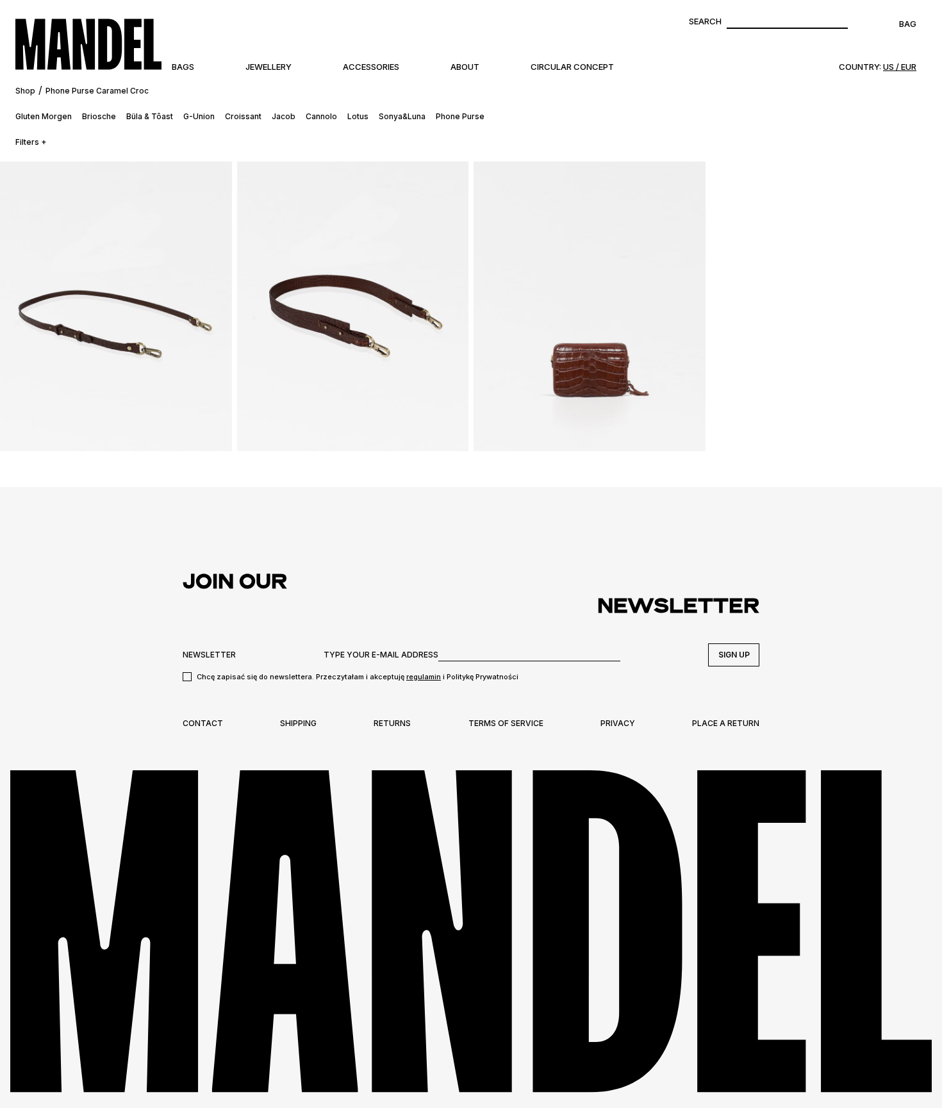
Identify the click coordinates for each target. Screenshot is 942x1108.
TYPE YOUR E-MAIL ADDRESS (381, 654)
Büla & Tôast (149, 116)
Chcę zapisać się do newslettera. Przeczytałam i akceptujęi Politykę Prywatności (357, 676)
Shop (25, 90)
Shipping (298, 723)
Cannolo (321, 116)
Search (705, 21)
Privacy (617, 723)
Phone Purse (460, 116)
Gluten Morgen (43, 116)
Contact (203, 723)
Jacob (283, 116)
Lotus (357, 116)
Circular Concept (572, 67)
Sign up (734, 654)
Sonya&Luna (402, 116)
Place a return (725, 723)
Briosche (99, 116)
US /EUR (899, 67)
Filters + (31, 142)
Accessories (371, 67)
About (464, 67)
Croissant (243, 116)
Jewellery (268, 67)
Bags (183, 67)
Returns (392, 723)
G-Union (199, 116)
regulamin (423, 676)
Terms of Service (505, 723)
